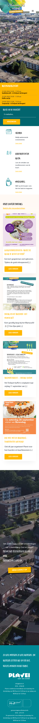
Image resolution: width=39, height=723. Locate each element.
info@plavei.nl (19, 684)
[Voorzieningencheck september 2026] (19, 214)
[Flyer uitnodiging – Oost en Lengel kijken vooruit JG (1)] (19, 342)
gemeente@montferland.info (19, 710)
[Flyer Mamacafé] (19, 278)
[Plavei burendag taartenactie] (19, 402)
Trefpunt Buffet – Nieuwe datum (18, 377)
